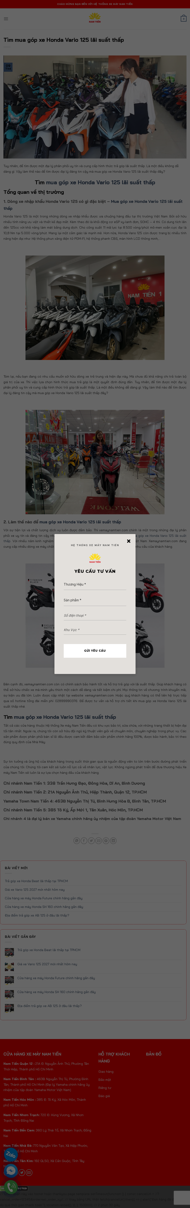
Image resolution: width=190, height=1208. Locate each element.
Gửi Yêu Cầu (95, 650)
